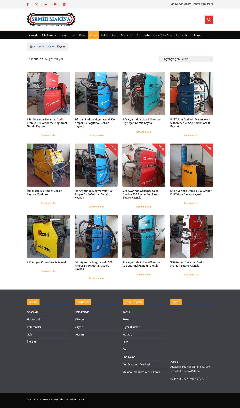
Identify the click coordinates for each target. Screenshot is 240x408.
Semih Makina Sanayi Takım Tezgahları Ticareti (60, 399)
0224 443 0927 (181, 4)
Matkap (82, 35)
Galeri (30, 334)
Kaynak (93, 35)
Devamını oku (48, 135)
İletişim (197, 35)
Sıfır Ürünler (47, 35)
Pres (114, 35)
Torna (63, 35)
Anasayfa (33, 35)
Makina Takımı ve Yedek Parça (158, 35)
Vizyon (79, 327)
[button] (54, 35)
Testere (104, 35)
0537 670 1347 (203, 4)
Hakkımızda (181, 35)
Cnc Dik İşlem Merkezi (136, 364)
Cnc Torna (129, 357)
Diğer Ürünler (126, 35)
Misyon (79, 319)
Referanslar (34, 327)
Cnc (138, 35)
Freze (72, 35)
